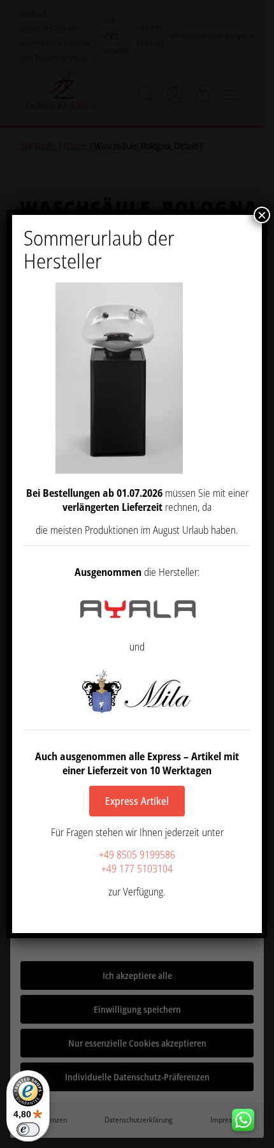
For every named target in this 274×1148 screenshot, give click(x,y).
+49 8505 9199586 (137, 855)
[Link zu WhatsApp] (248, 1117)
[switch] (28, 1129)
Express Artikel (137, 801)
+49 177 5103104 (137, 869)
